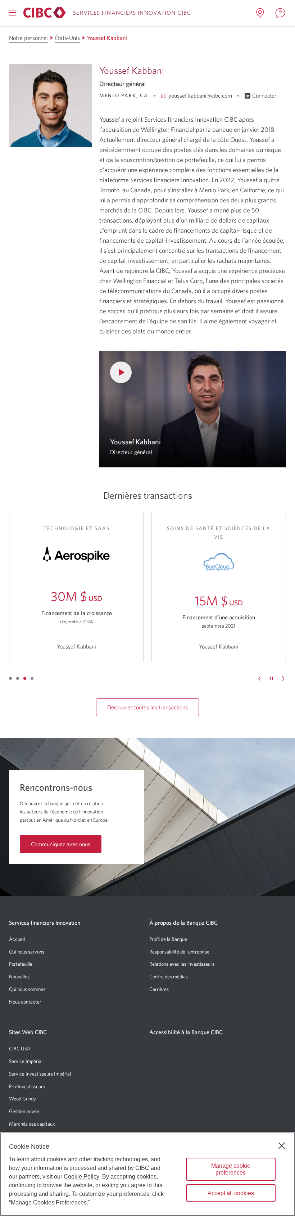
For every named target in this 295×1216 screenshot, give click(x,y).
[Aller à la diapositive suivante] (283, 678)
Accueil (17, 939)
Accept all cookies (231, 1193)
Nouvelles (19, 976)
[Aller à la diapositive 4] (32, 678)
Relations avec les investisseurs (181, 964)
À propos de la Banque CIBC (183, 922)
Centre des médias (168, 976)
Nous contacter (25, 1002)
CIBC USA (20, 1048)
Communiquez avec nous (60, 844)
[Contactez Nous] (280, 13)
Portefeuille (20, 964)
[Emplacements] (260, 13)
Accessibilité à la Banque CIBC (186, 1032)
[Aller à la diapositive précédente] (259, 678)
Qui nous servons (26, 951)
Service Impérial (25, 1061)
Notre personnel (28, 37)
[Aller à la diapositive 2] (17, 678)
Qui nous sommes (27, 989)
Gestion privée (24, 1111)
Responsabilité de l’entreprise (179, 951)
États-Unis (67, 37)
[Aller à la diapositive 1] (10, 678)
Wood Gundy (22, 1098)
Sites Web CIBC (28, 1032)
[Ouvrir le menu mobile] (12, 12)
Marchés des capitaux (32, 1124)
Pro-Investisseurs (27, 1086)
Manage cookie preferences (230, 1169)
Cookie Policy (81, 1177)
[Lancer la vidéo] (192, 409)
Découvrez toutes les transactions (147, 707)
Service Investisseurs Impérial (40, 1074)
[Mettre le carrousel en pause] (271, 678)
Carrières (159, 989)
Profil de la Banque (168, 939)
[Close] (281, 1145)
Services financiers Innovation (44, 922)
